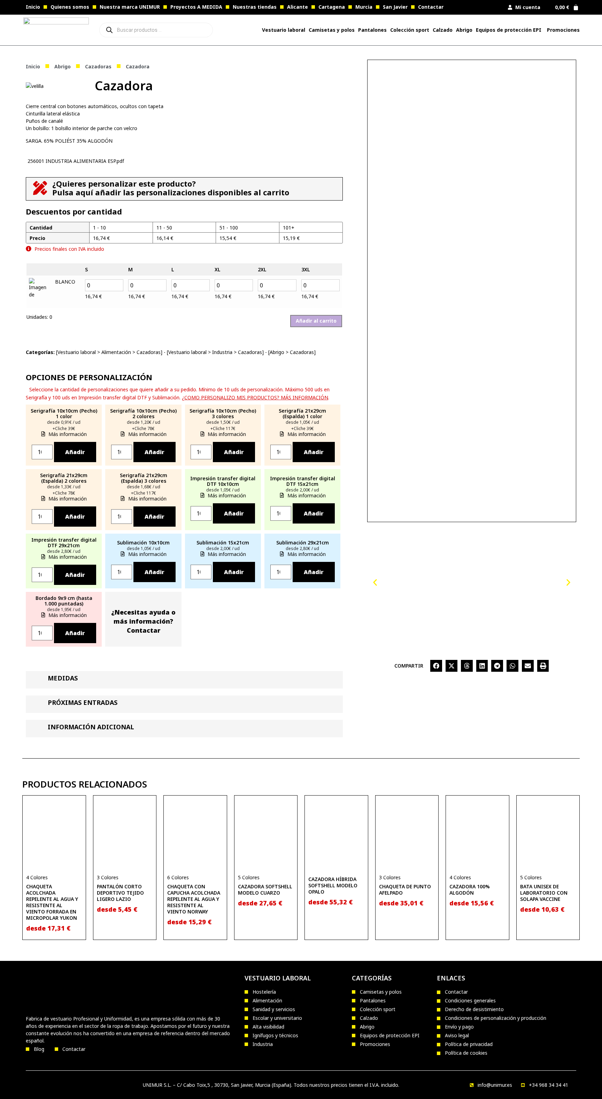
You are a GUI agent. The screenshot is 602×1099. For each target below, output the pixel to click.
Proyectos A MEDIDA (196, 6)
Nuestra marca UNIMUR (130, 6)
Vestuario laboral (76, 352)
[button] (375, 582)
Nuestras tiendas (255, 6)
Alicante (297, 6)
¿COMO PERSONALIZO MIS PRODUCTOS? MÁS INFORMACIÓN (255, 397)
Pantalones (372, 30)
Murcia (363, 6)
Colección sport (409, 30)
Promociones (563, 30)
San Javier (395, 6)
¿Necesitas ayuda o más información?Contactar (143, 621)
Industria (222, 352)
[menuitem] (283, 30)
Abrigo (464, 30)
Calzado (443, 30)
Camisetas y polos (332, 30)
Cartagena (331, 6)
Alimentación (116, 352)
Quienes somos (70, 6)
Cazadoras (98, 66)
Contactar (430, 6)
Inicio (33, 6)
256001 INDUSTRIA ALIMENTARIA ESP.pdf (76, 161)
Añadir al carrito (316, 320)
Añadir (75, 452)
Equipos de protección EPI (508, 30)
